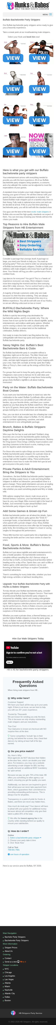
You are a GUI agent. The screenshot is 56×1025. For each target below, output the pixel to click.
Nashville (9, 990)
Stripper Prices (11, 947)
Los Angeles (10, 976)
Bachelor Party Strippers (15, 937)
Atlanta (8, 983)
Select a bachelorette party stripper (25, 838)
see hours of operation (19, 854)
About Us (9, 951)
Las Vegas (9, 979)
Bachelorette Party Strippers (17, 940)
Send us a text (15, 962)
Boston (8, 1000)
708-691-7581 (14, 850)
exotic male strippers (40, 212)
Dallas (7, 997)
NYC (7, 969)
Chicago (8, 972)
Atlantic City (10, 993)
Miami (7, 986)
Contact (8, 958)
